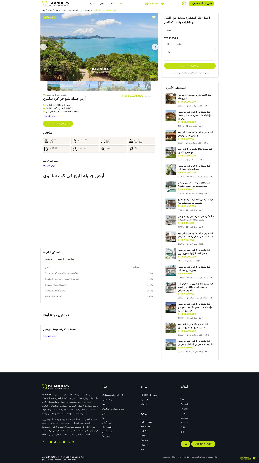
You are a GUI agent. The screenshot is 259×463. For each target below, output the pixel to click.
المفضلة (144, 404)
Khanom (144, 445)
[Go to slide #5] (105, 86)
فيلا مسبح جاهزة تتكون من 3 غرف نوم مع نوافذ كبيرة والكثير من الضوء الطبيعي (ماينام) (195, 287)
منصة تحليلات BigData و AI (112, 395)
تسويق (104, 404)
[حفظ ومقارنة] (162, 3)
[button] (112, 3)
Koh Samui (145, 426)
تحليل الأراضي (107, 422)
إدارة (103, 413)
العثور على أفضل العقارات (201, 3)
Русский (184, 404)
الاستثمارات (106, 427)
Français (184, 408)
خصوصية (166, 457)
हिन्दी (182, 431)
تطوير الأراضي (107, 431)
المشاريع (144, 399)
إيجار (102, 3)
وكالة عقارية (106, 399)
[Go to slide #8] (144, 86)
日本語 (184, 427)
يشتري (92, 3)
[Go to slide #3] (79, 86)
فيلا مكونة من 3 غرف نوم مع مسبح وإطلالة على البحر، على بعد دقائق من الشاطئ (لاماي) (195, 307)
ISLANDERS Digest (149, 395)
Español (184, 422)
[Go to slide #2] (66, 86)
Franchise (105, 436)
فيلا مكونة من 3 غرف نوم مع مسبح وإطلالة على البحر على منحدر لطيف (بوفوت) (194, 115)
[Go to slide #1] (53, 86)
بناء (102, 418)
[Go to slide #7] (131, 86)
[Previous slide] (43, 47)
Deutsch (184, 418)
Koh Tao (144, 431)
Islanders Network (203, 444)
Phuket (144, 435)
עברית (183, 413)
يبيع (185, 444)
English (184, 395)
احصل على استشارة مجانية (58, 123)
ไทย (182, 399)
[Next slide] (155, 47)
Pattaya (144, 440)
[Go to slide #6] (118, 86)
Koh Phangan (146, 422)
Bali (142, 449)
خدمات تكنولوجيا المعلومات (113, 408)
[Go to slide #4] (92, 86)
